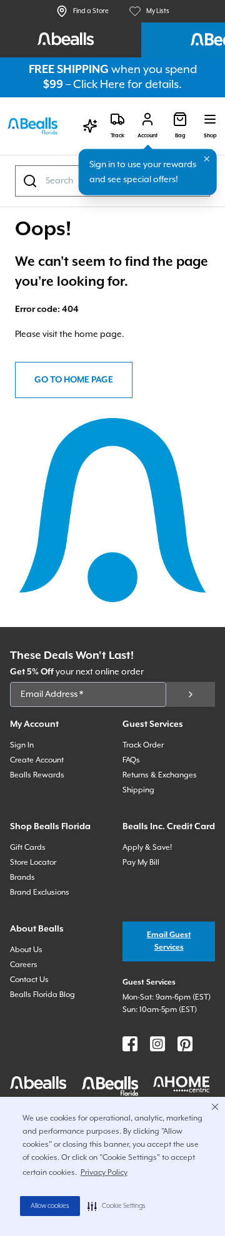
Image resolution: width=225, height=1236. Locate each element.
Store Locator (33, 862)
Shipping (138, 790)
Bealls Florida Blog (42, 995)
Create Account (37, 760)
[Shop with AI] (90, 126)
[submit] (190, 694)
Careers (24, 965)
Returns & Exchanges (159, 775)
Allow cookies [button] (50, 1206)
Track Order (143, 745)
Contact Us (29, 980)
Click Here (99, 84)
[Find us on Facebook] (130, 1043)
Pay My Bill (140, 862)
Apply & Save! (147, 847)
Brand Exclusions (39, 892)
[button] (116, 1206)
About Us (26, 950)
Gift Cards (28, 847)
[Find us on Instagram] (157, 1043)
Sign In (22, 745)
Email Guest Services (169, 941)
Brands (22, 877)
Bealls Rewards (37, 775)
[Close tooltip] (207, 159)
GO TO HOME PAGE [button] (73, 380)
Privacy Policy (104, 1172)
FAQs (131, 760)
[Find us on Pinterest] (185, 1043)
